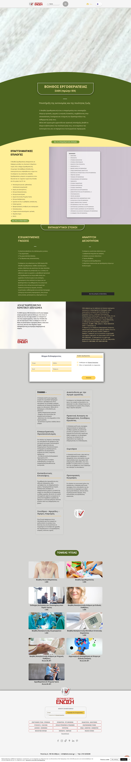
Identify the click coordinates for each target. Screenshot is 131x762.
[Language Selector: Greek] (99, 4)
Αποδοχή (124, 759)
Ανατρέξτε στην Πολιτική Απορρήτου (35, 760)
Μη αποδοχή (115, 759)
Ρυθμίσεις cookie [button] (104, 759)
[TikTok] (65, 740)
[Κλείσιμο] (129, 759)
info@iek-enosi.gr (68, 754)
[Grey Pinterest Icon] (77, 740)
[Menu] (65, 4)
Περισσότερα (65, 734)
